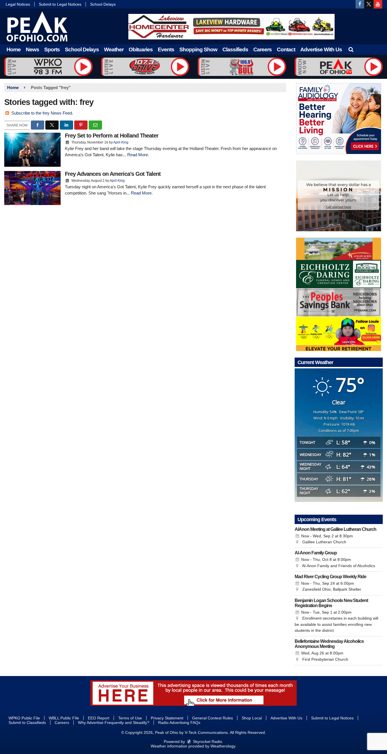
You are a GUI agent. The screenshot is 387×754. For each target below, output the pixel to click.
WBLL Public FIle (64, 718)
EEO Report (98, 718)
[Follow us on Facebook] (360, 4)
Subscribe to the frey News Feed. (42, 113)
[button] (351, 49)
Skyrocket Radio (207, 741)
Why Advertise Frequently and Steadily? (113, 722)
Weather (114, 49)
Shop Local (252, 718)
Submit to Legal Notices (60, 4)
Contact (286, 49)
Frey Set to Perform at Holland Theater (111, 135)
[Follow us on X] (369, 4)
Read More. (138, 154)
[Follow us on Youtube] (378, 4)
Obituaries (141, 49)
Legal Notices (18, 4)
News (32, 49)
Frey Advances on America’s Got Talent (113, 174)
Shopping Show (198, 49)
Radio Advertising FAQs (179, 722)
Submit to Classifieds (27, 722)
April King (120, 142)
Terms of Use (130, 718)
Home (14, 49)
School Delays (103, 4)
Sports (52, 49)
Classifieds (235, 49)
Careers (262, 49)
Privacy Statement (167, 718)
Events (166, 49)
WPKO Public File (24, 718)
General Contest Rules (212, 718)
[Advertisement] (231, 26)
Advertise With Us (321, 49)
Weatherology (222, 746)
